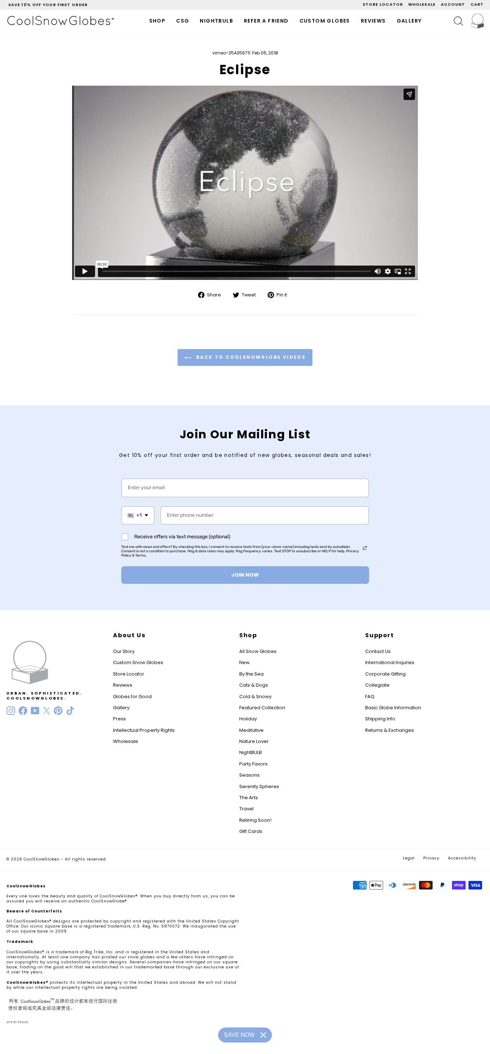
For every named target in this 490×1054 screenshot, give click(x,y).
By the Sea (251, 674)
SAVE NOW (239, 1035)
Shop (157, 20)
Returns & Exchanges (389, 730)
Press (119, 718)
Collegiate (377, 685)
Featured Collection (262, 707)
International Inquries (389, 662)
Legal (409, 858)
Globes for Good (132, 696)
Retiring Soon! (255, 820)
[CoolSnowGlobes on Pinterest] (58, 710)
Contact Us (378, 651)
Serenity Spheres (259, 786)
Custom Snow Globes (138, 662)
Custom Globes (325, 20)
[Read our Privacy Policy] (365, 548)
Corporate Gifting (385, 674)
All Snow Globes (258, 651)
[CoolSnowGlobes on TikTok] (70, 710)
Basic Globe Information (393, 707)
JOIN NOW (245, 574)
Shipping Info (380, 718)
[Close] (263, 1035)
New (244, 662)
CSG (182, 20)
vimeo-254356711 (231, 53)
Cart (477, 4)
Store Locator (128, 674)
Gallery (409, 20)
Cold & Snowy (255, 696)
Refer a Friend (266, 20)
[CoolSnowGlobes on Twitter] (46, 710)
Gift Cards (250, 831)
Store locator (383, 4)
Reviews (373, 20)
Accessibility (462, 858)
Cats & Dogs (253, 685)
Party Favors (253, 763)
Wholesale (421, 4)
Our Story (124, 651)
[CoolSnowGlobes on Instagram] (10, 710)
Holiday (248, 718)
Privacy (431, 858)
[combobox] (138, 515)
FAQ (369, 696)
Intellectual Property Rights (144, 730)
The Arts (248, 797)
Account (453, 4)
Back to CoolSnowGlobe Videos (250, 357)
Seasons (249, 775)
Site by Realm (17, 1022)
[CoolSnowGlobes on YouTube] (35, 710)
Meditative (251, 730)
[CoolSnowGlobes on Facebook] (23, 710)
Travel (246, 808)
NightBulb (216, 20)
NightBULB (250, 752)
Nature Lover (254, 741)
